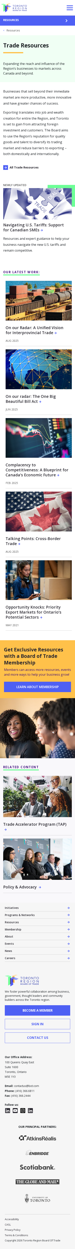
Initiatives (12, 908)
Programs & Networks (20, 915)
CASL (8, 1224)
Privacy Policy (12, 1230)
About (9, 936)
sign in (37, 1024)
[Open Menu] (70, 7)
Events (9, 944)
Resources (11, 20)
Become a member (38, 1010)
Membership (13, 929)
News (8, 951)
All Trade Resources (24, 167)
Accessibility (12, 1219)
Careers (10, 958)
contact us (37, 1037)
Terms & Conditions (16, 1235)
